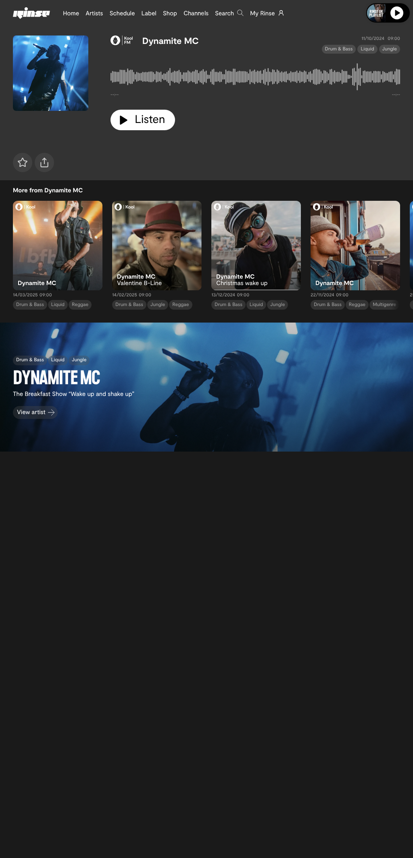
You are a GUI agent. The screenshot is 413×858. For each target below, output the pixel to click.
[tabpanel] (255, 78)
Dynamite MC (170, 40)
